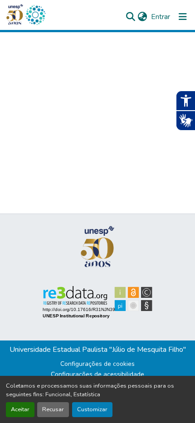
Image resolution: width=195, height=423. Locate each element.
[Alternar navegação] (183, 16)
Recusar (53, 409)
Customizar (92, 409)
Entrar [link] (160, 17)
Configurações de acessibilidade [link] (97, 374)
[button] (35, 15)
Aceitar (20, 409)
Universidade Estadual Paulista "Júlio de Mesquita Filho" (98, 350)
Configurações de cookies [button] (97, 364)
